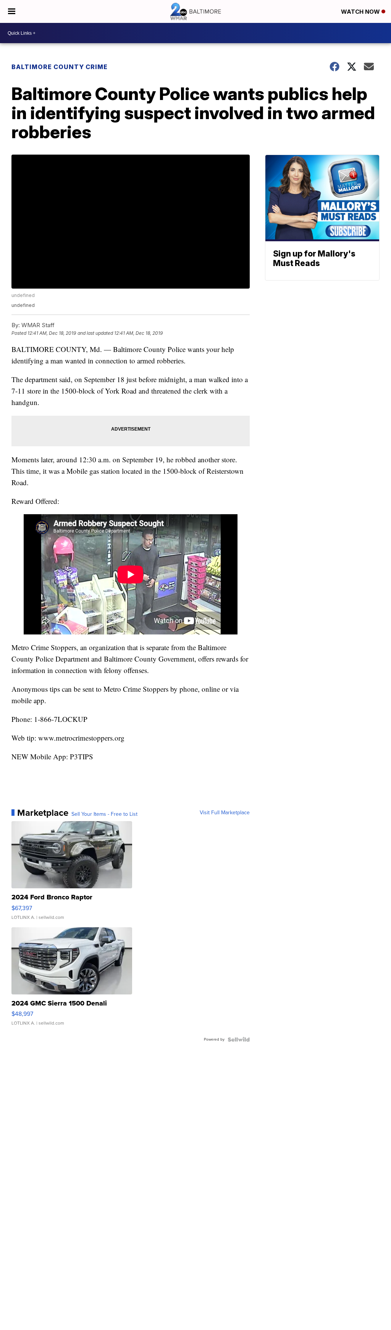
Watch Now (361, 11)
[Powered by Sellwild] (239, 1039)
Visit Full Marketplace (225, 812)
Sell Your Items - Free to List (104, 814)
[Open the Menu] (12, 11)
